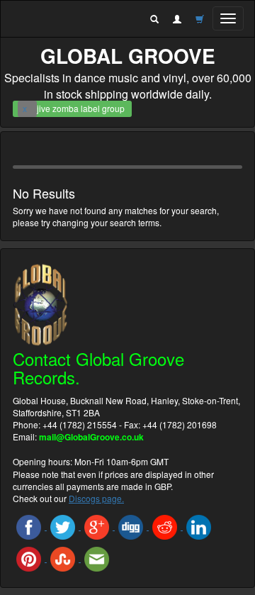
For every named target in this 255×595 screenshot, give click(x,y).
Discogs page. (96, 498)
